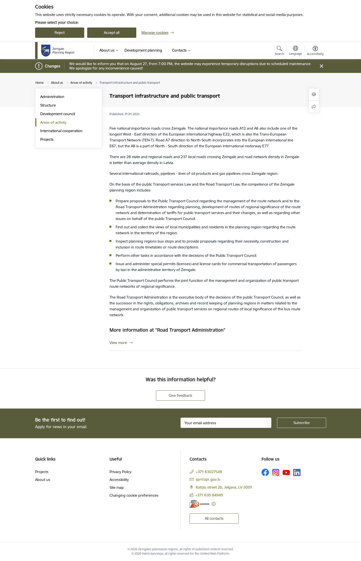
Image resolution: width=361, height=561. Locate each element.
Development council (57, 113)
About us (42, 479)
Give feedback (180, 395)
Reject (60, 32)
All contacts (214, 518)
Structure (48, 105)
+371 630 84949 (209, 495)
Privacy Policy (120, 471)
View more (118, 342)
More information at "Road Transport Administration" (167, 330)
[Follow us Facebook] (265, 472)
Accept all (111, 32)
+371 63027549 (209, 471)
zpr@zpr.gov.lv (208, 479)
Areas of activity (53, 122)
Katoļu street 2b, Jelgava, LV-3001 (224, 487)
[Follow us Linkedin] (297, 472)
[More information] (213, 504)
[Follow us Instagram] (275, 472)
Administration (52, 96)
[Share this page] (314, 107)
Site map (117, 487)
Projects (47, 139)
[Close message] (321, 66)
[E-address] (199, 504)
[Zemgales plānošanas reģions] (60, 50)
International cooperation (61, 130)
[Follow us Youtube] (286, 472)
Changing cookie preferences (134, 495)
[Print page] (314, 94)
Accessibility (119, 479)
